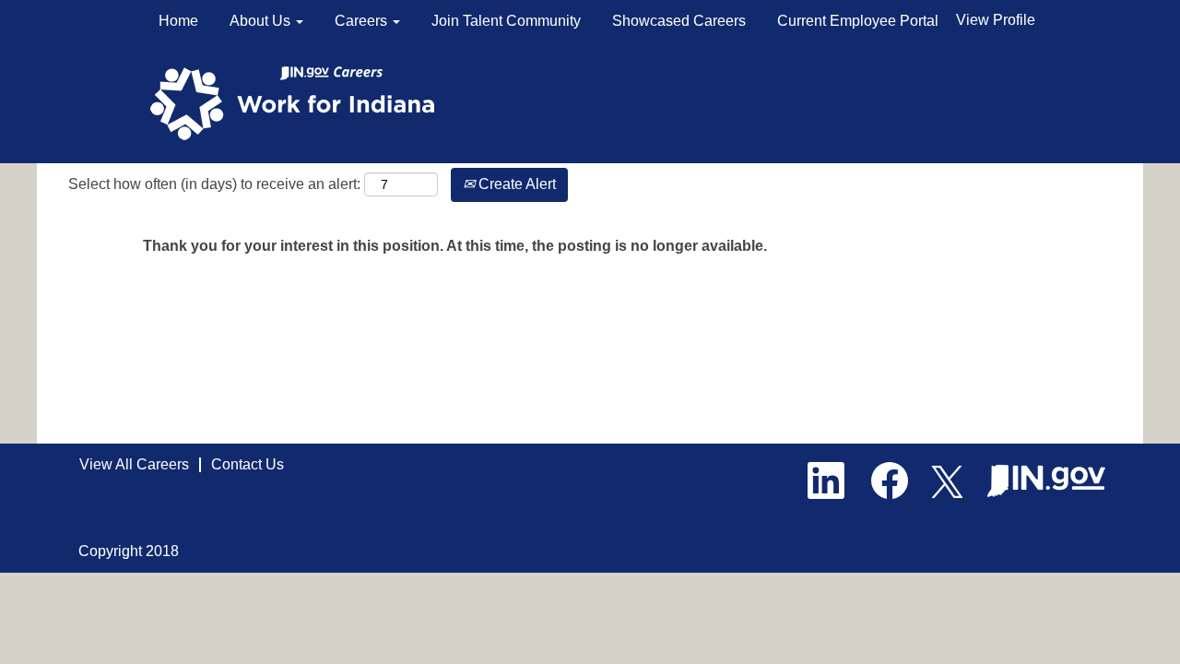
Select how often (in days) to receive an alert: (214, 184)
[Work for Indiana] (298, 102)
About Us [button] (262, 21)
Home (178, 21)
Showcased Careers (679, 21)
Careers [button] (363, 21)
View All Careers (134, 464)
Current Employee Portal (857, 21)
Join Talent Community (506, 21)
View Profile (995, 20)
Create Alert (515, 184)
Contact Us (247, 464)
